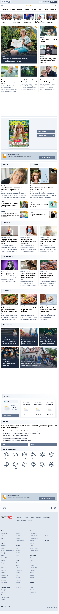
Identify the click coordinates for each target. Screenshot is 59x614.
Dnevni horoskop (9, 449)
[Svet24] (6, 1)
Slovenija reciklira (44, 337)
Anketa (5, 421)
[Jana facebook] (51, 508)
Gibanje (8, 237)
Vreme (6, 396)
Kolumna (35, 164)
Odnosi (41, 77)
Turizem (22, 77)
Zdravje (31, 185)
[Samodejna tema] (40, 2)
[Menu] (2, 5)
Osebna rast (7, 256)
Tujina (2, 77)
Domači (2, 201)
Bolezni (47, 237)
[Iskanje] (56, 5)
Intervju (5, 164)
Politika (31, 212)
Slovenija (42, 37)
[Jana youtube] (5, 606)
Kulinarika (6, 291)
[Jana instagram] (55, 508)
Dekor (3, 56)
